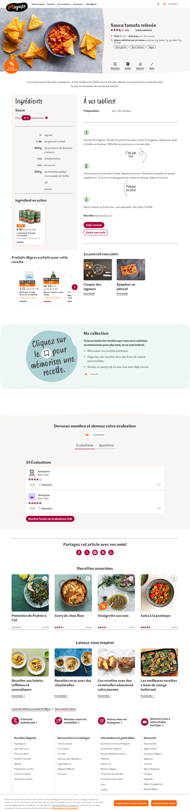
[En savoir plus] (98, 288)
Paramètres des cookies (112, 779)
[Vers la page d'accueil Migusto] (17, 4)
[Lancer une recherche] (158, 4)
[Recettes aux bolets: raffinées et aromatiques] (30, 672)
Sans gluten (121, 47)
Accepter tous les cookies (164, 803)
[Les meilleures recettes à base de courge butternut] (159, 672)
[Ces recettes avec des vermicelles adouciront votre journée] (116, 672)
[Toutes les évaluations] (117, 30)
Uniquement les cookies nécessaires (131, 803)
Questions (106, 445)
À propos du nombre (46, 118)
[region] (95, 803)
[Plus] (159, 485)
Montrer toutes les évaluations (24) (50, 519)
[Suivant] (75, 287)
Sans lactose (138, 47)
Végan (151, 47)
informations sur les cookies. (65, 808)
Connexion (172, 4)
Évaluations (84, 445)
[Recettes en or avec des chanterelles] (73, 672)
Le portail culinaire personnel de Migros (31, 709)
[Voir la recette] (30, 602)
